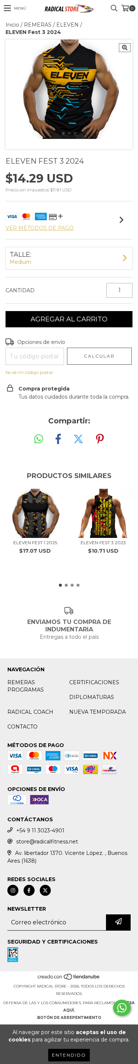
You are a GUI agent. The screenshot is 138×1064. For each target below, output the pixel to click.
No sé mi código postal (29, 372)
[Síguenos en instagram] (12, 890)
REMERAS (38, 24)
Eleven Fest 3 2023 (103, 542)
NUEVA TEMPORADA (97, 712)
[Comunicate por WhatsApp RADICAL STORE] (122, 1008)
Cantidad (20, 290)
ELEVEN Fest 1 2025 (35, 542)
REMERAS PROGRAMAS (25, 686)
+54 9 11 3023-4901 (40, 830)
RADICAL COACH (30, 712)
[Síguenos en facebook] (29, 890)
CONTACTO (22, 726)
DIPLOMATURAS (91, 697)
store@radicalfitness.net (47, 841)
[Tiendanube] (69, 978)
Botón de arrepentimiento (69, 1017)
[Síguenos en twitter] (45, 890)
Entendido (69, 1055)
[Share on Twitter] (78, 439)
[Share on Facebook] (58, 439)
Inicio (12, 24)
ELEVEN (67, 24)
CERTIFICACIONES (94, 682)
